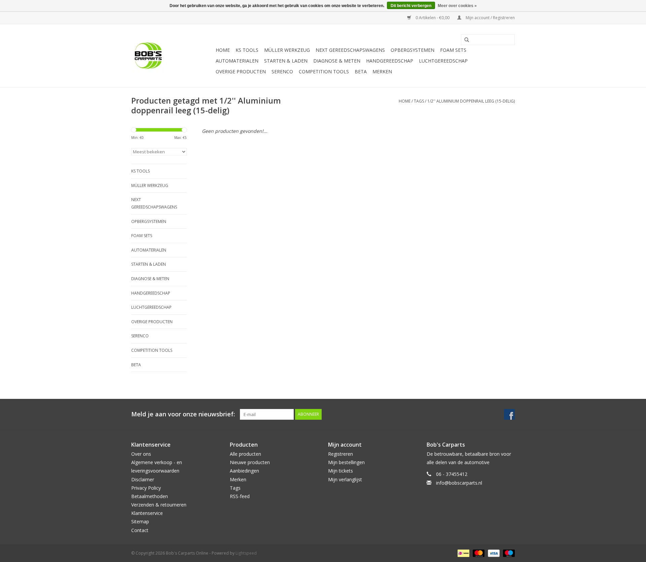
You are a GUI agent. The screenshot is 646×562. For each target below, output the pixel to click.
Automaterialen (237, 61)
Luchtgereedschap (443, 61)
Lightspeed (246, 553)
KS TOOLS (247, 50)
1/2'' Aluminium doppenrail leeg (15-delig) (471, 101)
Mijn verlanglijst (345, 479)
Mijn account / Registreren (490, 18)
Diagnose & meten (336, 61)
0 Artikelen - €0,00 (433, 18)
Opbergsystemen (412, 50)
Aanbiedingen (244, 470)
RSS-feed (240, 496)
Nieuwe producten (250, 462)
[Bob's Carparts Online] (172, 55)
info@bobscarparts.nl (459, 483)
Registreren (340, 454)
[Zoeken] (464, 40)
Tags (419, 101)
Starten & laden (286, 61)
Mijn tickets (340, 470)
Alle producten (245, 454)
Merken (382, 71)
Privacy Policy (146, 488)
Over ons (141, 454)
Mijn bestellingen (346, 462)
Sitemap (140, 521)
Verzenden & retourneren (158, 504)
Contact (139, 530)
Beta (361, 71)
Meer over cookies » (457, 5)
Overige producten (241, 71)
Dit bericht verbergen (411, 5)
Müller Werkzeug (287, 50)
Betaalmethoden (149, 496)
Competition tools (324, 71)
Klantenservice (147, 513)
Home (223, 50)
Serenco (282, 71)
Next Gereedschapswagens (350, 50)
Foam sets (453, 50)
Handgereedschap (389, 61)
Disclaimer (142, 479)
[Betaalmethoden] (462, 553)
